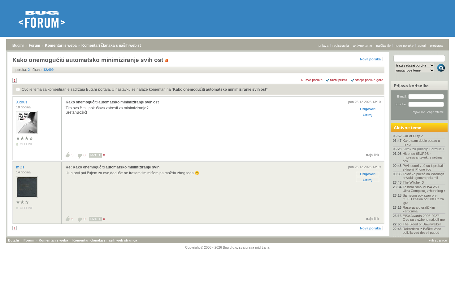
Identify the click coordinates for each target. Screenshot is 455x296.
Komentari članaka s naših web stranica (116, 45)
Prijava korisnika (411, 85)
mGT (20, 167)
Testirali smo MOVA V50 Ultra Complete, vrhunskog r (424, 189)
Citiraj (367, 115)
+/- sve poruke (312, 80)
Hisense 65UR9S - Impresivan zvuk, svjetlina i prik (423, 157)
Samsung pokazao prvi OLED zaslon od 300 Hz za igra (423, 199)
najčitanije (383, 45)
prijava (323, 45)
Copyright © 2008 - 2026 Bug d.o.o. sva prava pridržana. (227, 247)
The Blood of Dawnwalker (422, 224)
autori (422, 45)
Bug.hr (18, 45)
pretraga (436, 45)
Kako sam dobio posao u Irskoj (421, 142)
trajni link (372, 155)
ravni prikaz (339, 80)
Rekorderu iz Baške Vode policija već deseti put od (422, 230)
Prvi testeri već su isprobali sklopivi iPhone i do (423, 167)
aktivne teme (362, 45)
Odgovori (367, 109)
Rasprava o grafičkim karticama (419, 209)
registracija (340, 45)
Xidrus (22, 102)
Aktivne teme (407, 127)
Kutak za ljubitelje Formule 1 (423, 149)
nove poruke (404, 45)
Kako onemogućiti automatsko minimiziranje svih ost (219, 89)
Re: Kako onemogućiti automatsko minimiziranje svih (112, 167)
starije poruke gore (369, 80)
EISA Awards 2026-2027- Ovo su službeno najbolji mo (424, 217)
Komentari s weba (61, 45)
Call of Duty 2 (413, 136)
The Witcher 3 (413, 182)
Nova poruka (370, 59)
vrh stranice (438, 240)
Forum (34, 45)
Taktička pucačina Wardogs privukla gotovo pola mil (423, 176)
